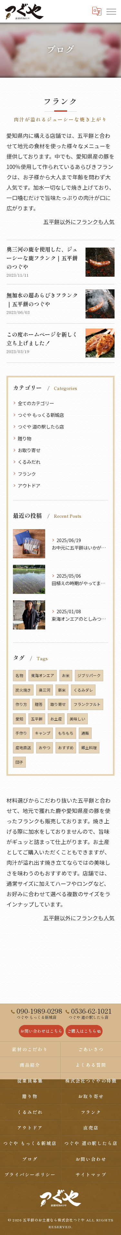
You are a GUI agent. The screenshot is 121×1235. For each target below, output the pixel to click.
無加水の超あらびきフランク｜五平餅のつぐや (42, 299)
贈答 (39, 704)
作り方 (21, 704)
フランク (27, 473)
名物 (19, 675)
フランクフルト (87, 704)
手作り (21, 733)
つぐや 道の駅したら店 (41, 426)
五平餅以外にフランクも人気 (79, 221)
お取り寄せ (29, 450)
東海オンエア (42, 675)
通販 (85, 733)
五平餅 (37, 718)
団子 (19, 762)
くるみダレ (83, 690)
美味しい (77, 718)
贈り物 (24, 438)
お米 (66, 675)
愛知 (19, 718)
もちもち (66, 733)
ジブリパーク (89, 675)
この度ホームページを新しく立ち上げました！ (42, 338)
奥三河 (44, 690)
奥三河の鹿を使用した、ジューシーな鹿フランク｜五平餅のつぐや (42, 258)
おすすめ (66, 747)
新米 (62, 690)
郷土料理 (89, 747)
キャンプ (42, 733)
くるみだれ (29, 461)
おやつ (44, 747)
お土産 (56, 718)
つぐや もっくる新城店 (41, 414)
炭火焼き (23, 690)
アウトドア (29, 485)
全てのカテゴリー (36, 403)
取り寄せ (58, 704)
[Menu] (111, 11)
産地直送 (23, 747)
